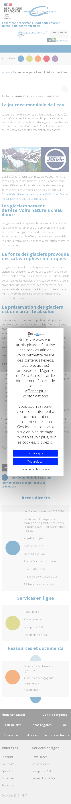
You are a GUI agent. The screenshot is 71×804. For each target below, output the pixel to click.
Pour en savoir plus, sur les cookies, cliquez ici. (35, 439)
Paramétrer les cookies (36, 469)
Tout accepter (35, 453)
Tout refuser (35, 461)
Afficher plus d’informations (35, 393)
